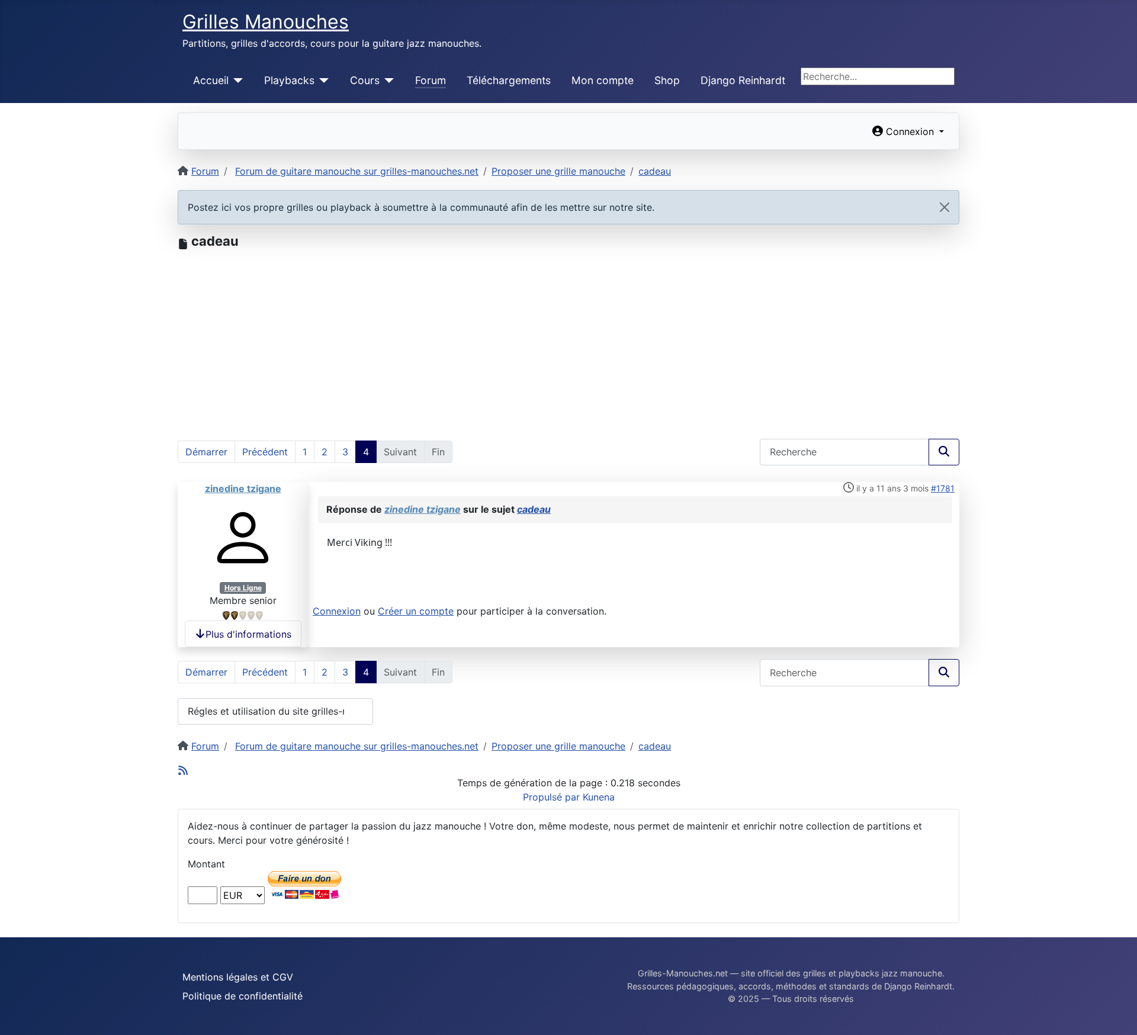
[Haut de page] (1116, 1013)
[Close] (944, 207)
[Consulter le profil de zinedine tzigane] (242, 537)
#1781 (943, 488)
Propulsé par (553, 797)
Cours (365, 80)
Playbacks (289, 80)
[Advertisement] (568, 338)
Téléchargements (509, 80)
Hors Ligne (243, 587)
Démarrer (206, 452)
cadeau (534, 509)
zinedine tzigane (243, 488)
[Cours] (387, 80)
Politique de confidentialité (242, 996)
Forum (430, 80)
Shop (667, 80)
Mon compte (602, 80)
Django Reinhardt (743, 80)
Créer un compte (416, 611)
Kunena (599, 797)
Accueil (211, 80)
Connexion (337, 611)
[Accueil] (236, 80)
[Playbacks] (321, 80)
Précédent (265, 452)
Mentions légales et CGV (237, 977)
